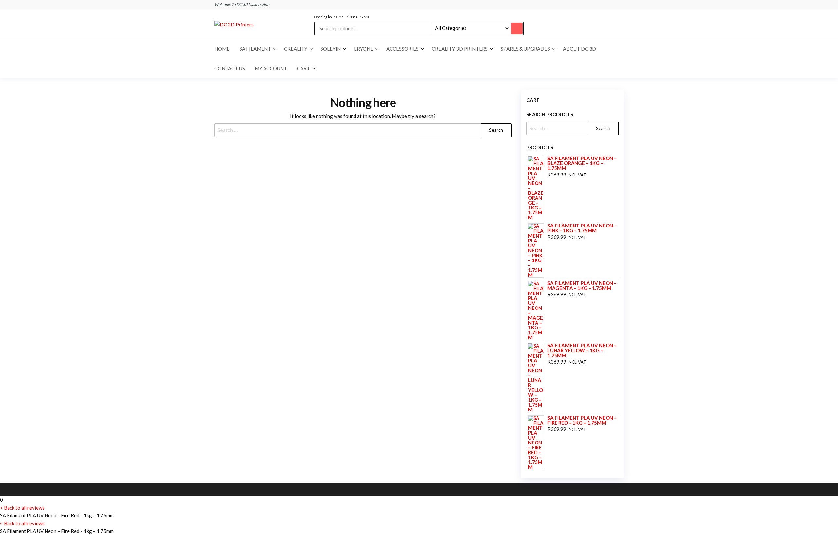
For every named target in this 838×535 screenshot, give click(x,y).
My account (271, 68)
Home (221, 49)
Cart (303, 68)
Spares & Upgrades (525, 49)
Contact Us (229, 68)
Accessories (402, 49)
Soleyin (330, 49)
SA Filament (255, 49)
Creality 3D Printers (460, 49)
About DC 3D (579, 49)
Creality (295, 49)
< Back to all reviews (22, 507)
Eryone (363, 49)
